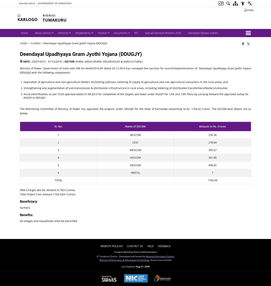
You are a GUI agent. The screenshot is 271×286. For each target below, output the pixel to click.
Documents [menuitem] (120, 33)
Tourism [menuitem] (102, 33)
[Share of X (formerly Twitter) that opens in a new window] (248, 43)
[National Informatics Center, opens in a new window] (135, 278)
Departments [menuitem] (83, 33)
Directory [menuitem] (63, 33)
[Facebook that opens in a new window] (243, 43)
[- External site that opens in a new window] (248, 10)
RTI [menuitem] (136, 33)
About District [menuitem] (43, 33)
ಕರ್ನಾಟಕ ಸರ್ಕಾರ (27, 3)
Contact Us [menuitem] (135, 246)
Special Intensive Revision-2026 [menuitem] (163, 33)
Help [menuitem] (150, 246)
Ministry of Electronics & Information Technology (124, 260)
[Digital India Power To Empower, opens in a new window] (162, 279)
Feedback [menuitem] (164, 246)
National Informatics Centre (160, 256)
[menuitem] (220, 3)
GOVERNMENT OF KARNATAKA (55, 3)
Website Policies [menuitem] (111, 246)
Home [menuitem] (24, 33)
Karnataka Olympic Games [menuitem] (203, 33)
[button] (249, 33)
